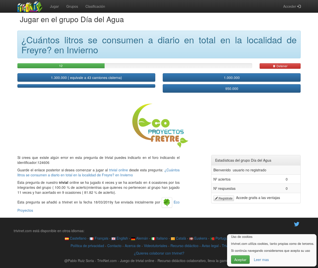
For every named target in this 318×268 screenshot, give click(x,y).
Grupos (72, 6)
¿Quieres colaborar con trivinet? (159, 253)
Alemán (141, 238)
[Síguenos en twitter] (297, 223)
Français (101, 238)
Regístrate (225, 198)
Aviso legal (210, 245)
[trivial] (30, 6)
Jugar (54, 6)
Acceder (290, 6)
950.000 (231, 88)
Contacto (114, 245)
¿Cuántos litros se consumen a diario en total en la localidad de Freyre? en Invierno (98, 172)
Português (223, 238)
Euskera (200, 238)
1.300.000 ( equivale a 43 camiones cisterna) (86, 77)
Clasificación (95, 6)
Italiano (161, 238)
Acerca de (133, 245)
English (122, 238)
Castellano (77, 238)
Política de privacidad (87, 245)
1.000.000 (232, 77)
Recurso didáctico (184, 245)
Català (180, 238)
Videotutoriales (155, 245)
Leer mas (261, 259)
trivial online (118, 169)
